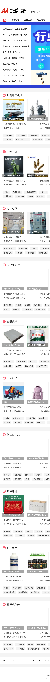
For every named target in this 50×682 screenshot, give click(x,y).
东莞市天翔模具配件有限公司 (15, 184)
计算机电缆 (30, 253)
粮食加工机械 (40, 309)
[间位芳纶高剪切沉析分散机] (38, 110)
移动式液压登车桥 (22, 140)
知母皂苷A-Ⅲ (8, 135)
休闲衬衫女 (43, 418)
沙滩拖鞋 (17, 422)
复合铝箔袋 (8, 536)
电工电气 (41, 19)
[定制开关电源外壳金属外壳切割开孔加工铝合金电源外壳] (13, 619)
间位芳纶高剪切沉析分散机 (37, 119)
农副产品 (6, 81)
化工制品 (6, 64)
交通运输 (6, 46)
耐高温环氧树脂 (9, 592)
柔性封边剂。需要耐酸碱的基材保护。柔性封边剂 (37, 288)
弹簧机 (6, 192)
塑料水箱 (28, 475)
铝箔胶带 (7, 479)
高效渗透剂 (35, 592)
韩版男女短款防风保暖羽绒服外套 (37, 402)
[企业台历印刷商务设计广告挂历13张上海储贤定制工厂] (13, 506)
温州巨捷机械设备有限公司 (14, 180)
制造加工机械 (8, 29)
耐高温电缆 (8, 253)
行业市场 (35, 11)
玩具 (15, 69)
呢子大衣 (40, 422)
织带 (5, 402)
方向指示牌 (27, 309)
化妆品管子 (18, 531)
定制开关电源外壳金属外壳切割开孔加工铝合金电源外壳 (13, 628)
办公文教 (6, 75)
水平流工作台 (8, 649)
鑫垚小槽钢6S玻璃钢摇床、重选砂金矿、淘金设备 (13, 119)
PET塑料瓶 (19, 536)
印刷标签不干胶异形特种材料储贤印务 (13, 458)
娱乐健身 (15, 75)
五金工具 (28, 19)
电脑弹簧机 (17, 192)
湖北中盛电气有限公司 (13, 128)
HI (45, 660)
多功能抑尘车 (42, 366)
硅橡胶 (6, 588)
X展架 (27, 479)
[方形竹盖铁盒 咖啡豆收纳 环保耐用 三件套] (37, 506)
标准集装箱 (8, 366)
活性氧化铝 (29, 588)
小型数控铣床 (37, 140)
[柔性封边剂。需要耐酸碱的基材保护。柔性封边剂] (37, 279)
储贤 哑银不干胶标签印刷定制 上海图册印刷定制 (13, 288)
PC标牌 (6, 418)
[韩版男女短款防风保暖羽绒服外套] (37, 393)
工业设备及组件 (21, 29)
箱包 (4, 52)
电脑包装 (7, 531)
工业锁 (6, 309)
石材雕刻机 (33, 135)
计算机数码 (7, 69)
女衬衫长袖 (29, 422)
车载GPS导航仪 (9, 248)
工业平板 (21, 649)
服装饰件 (25, 46)
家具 (20, 52)
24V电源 (34, 248)
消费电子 (15, 64)
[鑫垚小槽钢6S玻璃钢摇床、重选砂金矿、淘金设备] (13, 110)
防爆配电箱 (23, 248)
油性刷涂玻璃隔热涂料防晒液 (13, 571)
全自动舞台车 (8, 362)
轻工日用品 (12, 52)
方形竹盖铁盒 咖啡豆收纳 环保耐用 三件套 (37, 515)
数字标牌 (17, 479)
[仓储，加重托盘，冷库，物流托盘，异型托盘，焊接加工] (13, 336)
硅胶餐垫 (17, 475)
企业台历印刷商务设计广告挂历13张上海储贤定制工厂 (13, 515)
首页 (4, 19)
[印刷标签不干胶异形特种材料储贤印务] (13, 449)
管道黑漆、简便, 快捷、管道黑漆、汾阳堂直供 (37, 345)
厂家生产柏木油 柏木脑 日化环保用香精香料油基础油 (37, 571)
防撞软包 (16, 309)
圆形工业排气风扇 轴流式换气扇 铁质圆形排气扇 (37, 628)
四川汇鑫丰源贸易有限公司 (14, 350)
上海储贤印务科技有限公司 (14, 293)
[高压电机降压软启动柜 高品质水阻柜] (13, 223)
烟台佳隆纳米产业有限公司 (14, 580)
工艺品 (21, 69)
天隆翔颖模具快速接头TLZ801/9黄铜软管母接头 (37, 175)
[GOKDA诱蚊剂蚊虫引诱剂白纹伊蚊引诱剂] (37, 449)
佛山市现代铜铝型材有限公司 (15, 637)
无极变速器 (20, 196)
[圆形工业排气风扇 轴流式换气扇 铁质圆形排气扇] (37, 619)
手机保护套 (8, 644)
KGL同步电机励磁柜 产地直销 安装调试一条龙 (37, 232)
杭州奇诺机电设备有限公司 (14, 297)
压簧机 (30, 196)
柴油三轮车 (21, 362)
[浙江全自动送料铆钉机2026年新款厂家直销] (13, 166)
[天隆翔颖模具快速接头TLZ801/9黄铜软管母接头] (37, 166)
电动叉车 (33, 362)
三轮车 (18, 366)
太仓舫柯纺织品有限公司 (13, 407)
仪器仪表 (15, 34)
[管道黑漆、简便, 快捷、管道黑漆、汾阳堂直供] (37, 336)
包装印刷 (6, 58)
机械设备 (15, 19)
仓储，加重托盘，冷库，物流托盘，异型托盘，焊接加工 (13, 345)
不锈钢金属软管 (30, 192)
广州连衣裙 (31, 418)
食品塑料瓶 (23, 592)
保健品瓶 (39, 531)
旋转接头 (40, 196)
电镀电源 (19, 253)
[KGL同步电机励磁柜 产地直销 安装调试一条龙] (38, 223)
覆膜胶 (29, 531)
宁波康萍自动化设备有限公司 (15, 241)
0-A (4, 660)
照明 (25, 40)
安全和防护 (17, 40)
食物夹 (38, 475)
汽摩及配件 (15, 46)
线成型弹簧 (8, 196)
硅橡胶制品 (41, 588)
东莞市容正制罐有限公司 (13, 520)
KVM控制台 (41, 644)
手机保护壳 (20, 644)
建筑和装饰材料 (17, 58)
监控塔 (18, 305)
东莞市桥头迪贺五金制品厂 (14, 354)
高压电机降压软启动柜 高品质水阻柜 (13, 232)
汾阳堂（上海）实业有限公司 (15, 524)
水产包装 (31, 536)
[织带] (13, 393)
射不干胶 (7, 475)
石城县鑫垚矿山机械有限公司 (15, 124)
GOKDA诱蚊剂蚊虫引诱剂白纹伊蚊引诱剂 (37, 458)
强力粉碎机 (8, 140)
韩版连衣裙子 (18, 418)
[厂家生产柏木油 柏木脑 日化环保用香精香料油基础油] (37, 562)
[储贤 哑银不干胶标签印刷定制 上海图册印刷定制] (13, 279)
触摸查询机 (43, 253)
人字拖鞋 (7, 422)
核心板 (30, 644)
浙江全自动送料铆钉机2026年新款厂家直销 (13, 175)
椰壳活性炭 (17, 588)
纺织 (22, 75)
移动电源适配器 (33, 649)
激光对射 (37, 305)
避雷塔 (27, 305)
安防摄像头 (8, 305)
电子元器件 (7, 40)
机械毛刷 (43, 192)
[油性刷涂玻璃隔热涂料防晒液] (13, 562)
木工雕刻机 (21, 135)
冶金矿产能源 (16, 81)
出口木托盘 (29, 366)
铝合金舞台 (37, 479)
